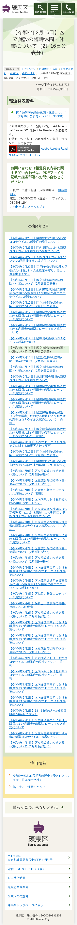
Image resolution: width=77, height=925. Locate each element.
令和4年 (14, 73)
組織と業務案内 (18, 887)
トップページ (28, 68)
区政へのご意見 (18, 896)
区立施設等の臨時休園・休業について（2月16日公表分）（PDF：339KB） (41, 114)
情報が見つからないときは (35, 807)
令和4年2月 (28, 73)
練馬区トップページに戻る (25, 905)
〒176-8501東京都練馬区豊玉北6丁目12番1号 (30, 858)
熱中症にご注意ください (29, 786)
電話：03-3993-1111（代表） (26, 869)
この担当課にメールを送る (27, 206)
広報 (55, 68)
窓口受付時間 (16, 878)
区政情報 (44, 68)
